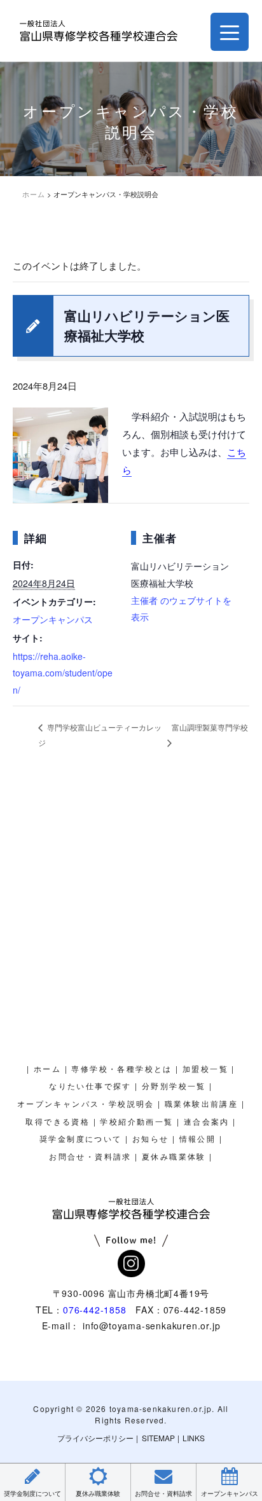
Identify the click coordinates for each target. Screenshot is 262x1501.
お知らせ (150, 1139)
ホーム (47, 1069)
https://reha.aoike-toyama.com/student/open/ (63, 673)
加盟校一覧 (205, 1069)
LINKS (194, 1437)
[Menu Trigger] (229, 32)
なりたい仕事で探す (90, 1086)
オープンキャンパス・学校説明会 (86, 1104)
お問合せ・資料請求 (90, 1157)
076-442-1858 (95, 1309)
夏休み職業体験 (174, 1157)
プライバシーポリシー (95, 1437)
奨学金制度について (80, 1139)
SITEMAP (158, 1437)
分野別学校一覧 (174, 1086)
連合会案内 (207, 1122)
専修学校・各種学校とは (121, 1069)
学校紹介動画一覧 (136, 1122)
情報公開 (197, 1139)
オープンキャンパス (53, 619)
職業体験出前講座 (201, 1104)
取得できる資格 (57, 1122)
